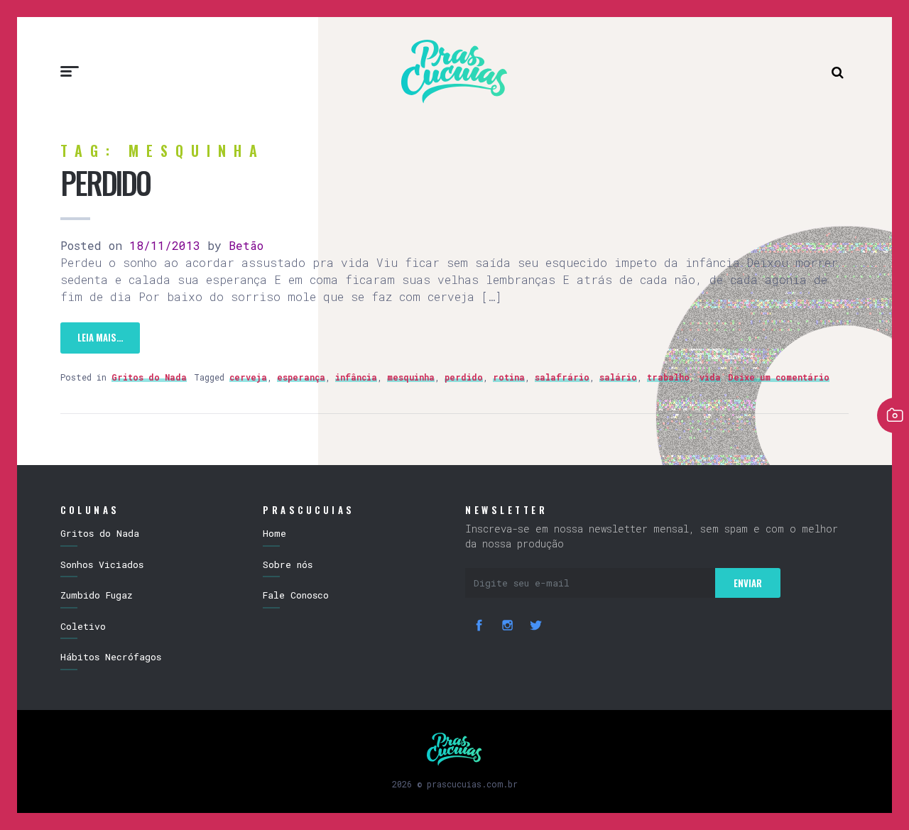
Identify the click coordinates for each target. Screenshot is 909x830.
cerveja (248, 377)
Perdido (105, 182)
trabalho (668, 377)
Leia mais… (100, 337)
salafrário (562, 377)
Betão (242, 245)
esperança (301, 377)
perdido (464, 377)
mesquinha (411, 377)
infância (356, 377)
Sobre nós (287, 564)
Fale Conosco (296, 595)
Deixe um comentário (778, 377)
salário (618, 377)
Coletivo (83, 626)
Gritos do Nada (149, 377)
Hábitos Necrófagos (110, 656)
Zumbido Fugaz (96, 595)
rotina (509, 377)
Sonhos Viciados (101, 564)
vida (710, 377)
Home (274, 533)
